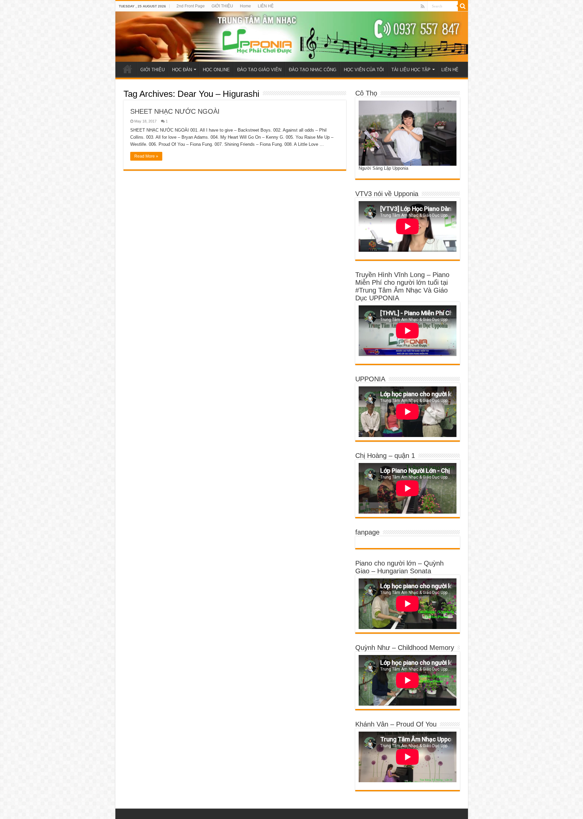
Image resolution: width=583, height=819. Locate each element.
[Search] (463, 6)
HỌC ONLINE (216, 69)
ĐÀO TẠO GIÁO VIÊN (259, 69)
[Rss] (422, 6)
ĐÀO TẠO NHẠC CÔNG (312, 69)
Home (245, 6)
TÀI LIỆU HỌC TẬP (411, 69)
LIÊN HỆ (266, 6)
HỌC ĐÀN (182, 69)
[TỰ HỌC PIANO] (291, 36)
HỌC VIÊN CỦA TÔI (364, 69)
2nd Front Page (190, 6)
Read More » (146, 156)
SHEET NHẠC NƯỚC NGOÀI (175, 111)
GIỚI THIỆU (222, 6)
